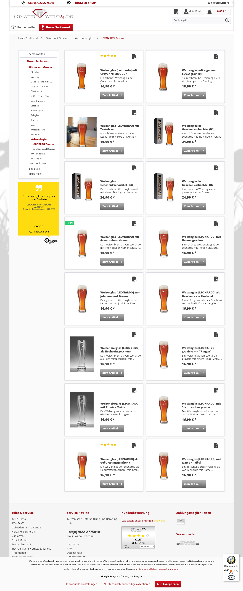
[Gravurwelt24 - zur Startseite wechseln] (43, 16)
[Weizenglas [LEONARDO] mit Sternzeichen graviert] (163, 409)
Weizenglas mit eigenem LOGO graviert (199, 72)
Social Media (19, 540)
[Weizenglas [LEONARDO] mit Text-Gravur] (82, 132)
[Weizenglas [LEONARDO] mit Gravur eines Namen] (82, 243)
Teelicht (35, 120)
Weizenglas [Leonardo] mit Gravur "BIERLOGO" (118, 72)
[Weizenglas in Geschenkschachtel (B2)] (163, 187)
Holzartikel (35, 173)
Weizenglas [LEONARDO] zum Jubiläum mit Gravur (120, 294)
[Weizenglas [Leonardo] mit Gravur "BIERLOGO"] (82, 76)
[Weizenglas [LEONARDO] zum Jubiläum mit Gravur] (82, 298)
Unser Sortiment (38, 61)
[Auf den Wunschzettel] (135, 57)
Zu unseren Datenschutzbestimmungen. (158, 568)
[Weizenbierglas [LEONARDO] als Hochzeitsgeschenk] (82, 354)
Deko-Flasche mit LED (41, 81)
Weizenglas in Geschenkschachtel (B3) (116, 183)
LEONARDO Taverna (43, 144)
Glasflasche (36, 91)
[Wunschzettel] (176, 11)
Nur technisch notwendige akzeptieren (127, 584)
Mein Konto (19, 519)
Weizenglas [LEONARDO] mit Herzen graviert (201, 238)
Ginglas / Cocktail (39, 86)
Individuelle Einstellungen (81, 584)
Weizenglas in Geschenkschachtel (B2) (198, 183)
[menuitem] (219, 3)
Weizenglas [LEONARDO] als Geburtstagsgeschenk (119, 460)
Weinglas (35, 134)
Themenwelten (36, 54)
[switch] (231, 577)
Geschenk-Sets (37, 163)
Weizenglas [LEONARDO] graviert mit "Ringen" (198, 349)
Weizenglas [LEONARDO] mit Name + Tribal (201, 460)
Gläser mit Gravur (40, 67)
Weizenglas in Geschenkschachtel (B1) (198, 127)
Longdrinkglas (38, 100)
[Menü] (237, 556)
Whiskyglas (36, 158)
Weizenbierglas (39, 139)
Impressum (73, 544)
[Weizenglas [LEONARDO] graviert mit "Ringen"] (163, 354)
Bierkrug (35, 76)
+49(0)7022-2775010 (83, 532)
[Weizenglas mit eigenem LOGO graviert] (163, 76)
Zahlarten (18, 535)
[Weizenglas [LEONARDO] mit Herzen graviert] (163, 243)
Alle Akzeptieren (168, 584)
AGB (69, 548)
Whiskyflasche (38, 153)
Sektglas (35, 115)
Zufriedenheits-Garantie (26, 527)
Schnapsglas (37, 110)
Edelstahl (34, 168)
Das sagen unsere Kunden (143, 520)
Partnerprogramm (23, 557)
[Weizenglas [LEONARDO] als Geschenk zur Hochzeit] (163, 298)
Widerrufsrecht (76, 556)
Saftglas (35, 105)
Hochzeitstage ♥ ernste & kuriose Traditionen (31, 551)
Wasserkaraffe (38, 129)
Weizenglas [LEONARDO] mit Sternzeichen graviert (201, 405)
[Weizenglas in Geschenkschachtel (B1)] (163, 132)
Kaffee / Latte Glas (40, 96)
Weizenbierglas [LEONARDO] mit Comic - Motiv (119, 405)
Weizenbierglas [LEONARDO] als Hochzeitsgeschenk (119, 349)
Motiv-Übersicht (21, 544)
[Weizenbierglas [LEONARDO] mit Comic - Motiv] (82, 409)
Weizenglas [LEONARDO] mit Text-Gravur (119, 127)
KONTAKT (18, 523)
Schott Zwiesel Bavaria (44, 148)
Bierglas (35, 72)
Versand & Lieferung (24, 531)
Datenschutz (74, 552)
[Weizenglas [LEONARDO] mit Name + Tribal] (163, 465)
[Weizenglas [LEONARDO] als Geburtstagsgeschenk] (82, 465)
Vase (33, 124)
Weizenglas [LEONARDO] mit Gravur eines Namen (119, 238)
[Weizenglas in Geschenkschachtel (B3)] (82, 187)
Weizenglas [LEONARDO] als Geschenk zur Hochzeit (201, 294)
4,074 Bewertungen (39, 231)
